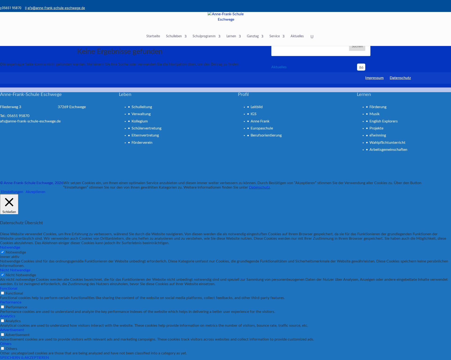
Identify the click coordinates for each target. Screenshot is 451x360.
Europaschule (262, 128)
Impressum (374, 78)
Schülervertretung (146, 128)
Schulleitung (142, 107)
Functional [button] (8, 288)
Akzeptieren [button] (35, 192)
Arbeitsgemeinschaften (388, 150)
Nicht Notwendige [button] (15, 270)
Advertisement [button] (12, 330)
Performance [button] (10, 302)
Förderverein (142, 142)
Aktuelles (297, 36)
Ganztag (253, 36)
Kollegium (140, 121)
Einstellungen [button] (12, 192)
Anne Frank (260, 121)
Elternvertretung (145, 135)
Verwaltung (141, 114)
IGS (254, 114)
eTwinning (377, 135)
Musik (374, 114)
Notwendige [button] (10, 247)
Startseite (153, 36)
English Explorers (383, 121)
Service (274, 36)
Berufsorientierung (266, 135)
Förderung (377, 107)
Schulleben (174, 36)
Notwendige (16, 252)
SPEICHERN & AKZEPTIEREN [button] (24, 358)
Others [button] (6, 344)
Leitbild (257, 107)
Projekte (376, 128)
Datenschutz (400, 78)
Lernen (231, 36)
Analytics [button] (7, 316)
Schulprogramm (204, 36)
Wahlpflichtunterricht (387, 142)
